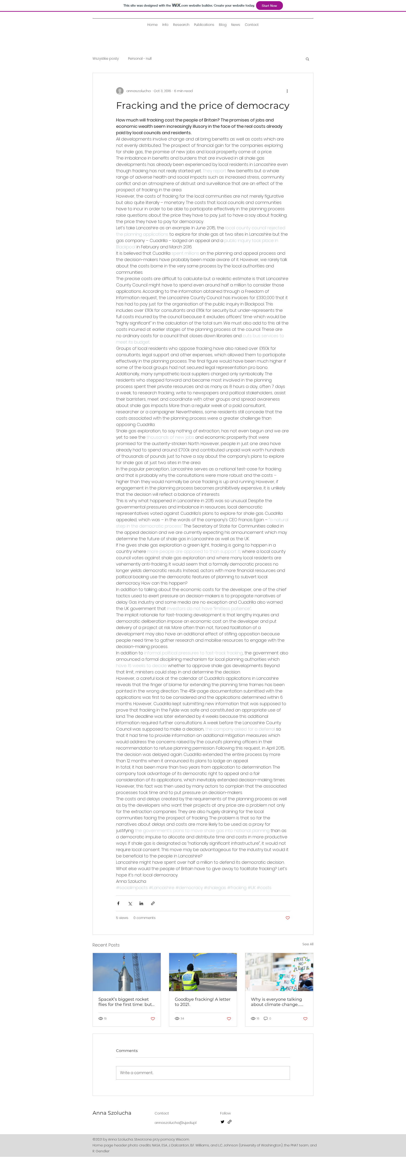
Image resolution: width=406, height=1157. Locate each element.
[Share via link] (153, 903)
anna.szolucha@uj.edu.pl (175, 1122)
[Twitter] (222, 1121)
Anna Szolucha (112, 1113)
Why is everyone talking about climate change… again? (276, 1002)
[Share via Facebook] (118, 903)
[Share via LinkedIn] (141, 903)
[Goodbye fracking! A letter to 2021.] (203, 972)
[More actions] (287, 91)
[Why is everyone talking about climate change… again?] (279, 972)
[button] (307, 59)
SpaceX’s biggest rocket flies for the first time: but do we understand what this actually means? (125, 1002)
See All (307, 944)
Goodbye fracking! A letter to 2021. (202, 1002)
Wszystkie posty (106, 58)
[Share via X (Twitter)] (130, 903)
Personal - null (140, 58)
